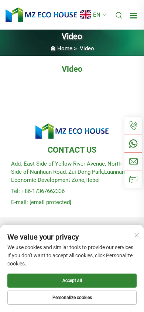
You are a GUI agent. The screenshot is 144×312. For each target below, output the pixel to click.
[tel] (133, 126)
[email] (133, 161)
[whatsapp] (133, 143)
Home (64, 48)
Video (87, 48)
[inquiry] (133, 179)
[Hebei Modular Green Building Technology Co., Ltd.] (41, 14)
